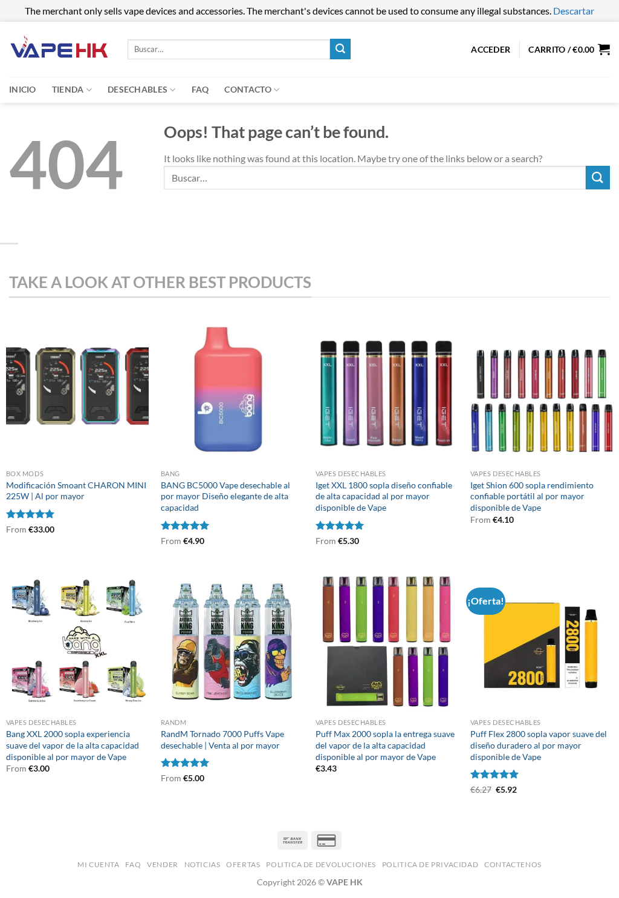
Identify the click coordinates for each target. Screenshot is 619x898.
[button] (569, 49)
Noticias (202, 864)
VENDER (162, 864)
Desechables (137, 89)
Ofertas (243, 864)
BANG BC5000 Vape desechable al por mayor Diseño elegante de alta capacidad (225, 496)
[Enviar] (340, 49)
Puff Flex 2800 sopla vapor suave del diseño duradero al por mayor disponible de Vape (538, 745)
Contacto (247, 89)
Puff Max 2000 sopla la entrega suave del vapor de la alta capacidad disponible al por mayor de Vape (385, 745)
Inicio (22, 89)
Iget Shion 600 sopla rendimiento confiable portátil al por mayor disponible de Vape (532, 496)
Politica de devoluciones (321, 864)
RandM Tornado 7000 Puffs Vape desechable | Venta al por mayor (222, 739)
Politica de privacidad (430, 864)
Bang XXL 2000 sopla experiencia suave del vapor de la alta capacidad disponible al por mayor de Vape (72, 745)
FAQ (200, 89)
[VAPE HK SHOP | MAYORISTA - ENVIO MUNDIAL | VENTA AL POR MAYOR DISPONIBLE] (59, 49)
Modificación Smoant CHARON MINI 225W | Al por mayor (76, 491)
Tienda (68, 89)
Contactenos (513, 864)
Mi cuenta (98, 864)
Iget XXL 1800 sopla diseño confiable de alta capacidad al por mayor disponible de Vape (384, 496)
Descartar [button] (573, 10)
